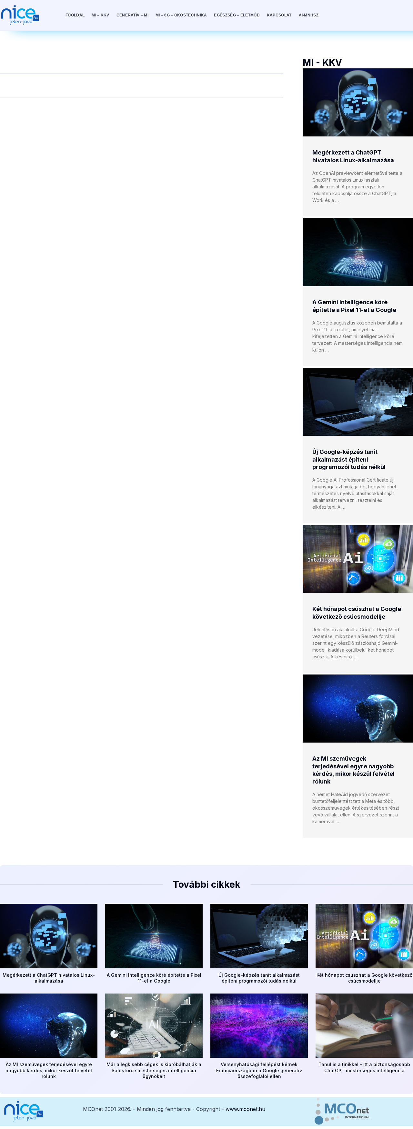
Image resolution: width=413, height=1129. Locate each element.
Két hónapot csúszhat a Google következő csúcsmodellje (364, 978)
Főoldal (75, 15)
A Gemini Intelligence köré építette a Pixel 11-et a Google (154, 978)
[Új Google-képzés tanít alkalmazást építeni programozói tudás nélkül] (358, 402)
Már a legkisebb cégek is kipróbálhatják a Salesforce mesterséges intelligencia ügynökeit (153, 1070)
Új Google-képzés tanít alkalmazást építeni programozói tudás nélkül (349, 459)
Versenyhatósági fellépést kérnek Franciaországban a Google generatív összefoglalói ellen (259, 1070)
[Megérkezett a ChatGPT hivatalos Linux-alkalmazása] (358, 102)
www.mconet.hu (245, 1109)
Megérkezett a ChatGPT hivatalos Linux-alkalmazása (49, 978)
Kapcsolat (279, 15)
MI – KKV (100, 15)
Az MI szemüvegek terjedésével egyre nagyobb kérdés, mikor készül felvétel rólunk (48, 1070)
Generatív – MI (132, 15)
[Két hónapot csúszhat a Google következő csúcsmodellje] (358, 559)
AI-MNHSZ (308, 15)
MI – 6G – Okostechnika (181, 15)
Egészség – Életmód (236, 15)
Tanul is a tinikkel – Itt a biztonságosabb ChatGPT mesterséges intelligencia (364, 1067)
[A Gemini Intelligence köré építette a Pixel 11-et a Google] (358, 252)
